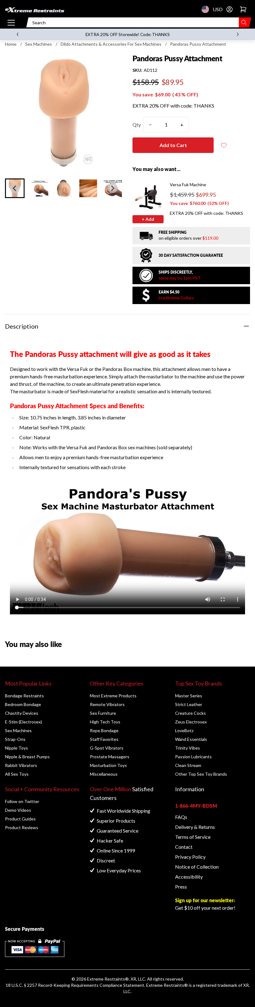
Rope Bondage (104, 730)
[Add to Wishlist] (223, 145)
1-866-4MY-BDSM (196, 806)
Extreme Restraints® (167, 985)
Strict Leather (188, 704)
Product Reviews (21, 827)
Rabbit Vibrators (21, 765)
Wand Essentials (191, 739)
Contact (183, 847)
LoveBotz (184, 730)
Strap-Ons (15, 739)
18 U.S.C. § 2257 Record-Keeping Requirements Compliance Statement (75, 985)
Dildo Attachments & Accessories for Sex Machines (111, 44)
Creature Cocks (190, 713)
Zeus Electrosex (191, 721)
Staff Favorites (104, 739)
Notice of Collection (197, 867)
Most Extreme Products (113, 695)
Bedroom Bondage (23, 704)
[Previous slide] (15, 188)
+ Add (148, 219)
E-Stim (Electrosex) (23, 721)
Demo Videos (18, 810)
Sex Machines (38, 44)
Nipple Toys (16, 748)
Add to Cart (173, 145)
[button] (39, 188)
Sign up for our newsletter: (205, 900)
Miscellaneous (104, 774)
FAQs (181, 817)
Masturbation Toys (108, 765)
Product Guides (20, 818)
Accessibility (189, 877)
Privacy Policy (190, 857)
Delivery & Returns (195, 827)
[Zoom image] (64, 112)
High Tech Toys (105, 721)
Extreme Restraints (106, 979)
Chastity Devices (21, 713)
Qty (136, 124)
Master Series (188, 695)
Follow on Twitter (22, 801)
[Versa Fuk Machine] (148, 197)
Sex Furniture (103, 713)
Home (10, 44)
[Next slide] (113, 188)
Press (181, 886)
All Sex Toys (17, 774)
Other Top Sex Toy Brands (201, 774)
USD (207, 9)
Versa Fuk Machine (188, 184)
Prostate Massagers (109, 756)
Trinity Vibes (187, 748)
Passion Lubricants (193, 756)
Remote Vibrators (107, 704)
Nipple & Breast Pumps (27, 756)
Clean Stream (188, 765)
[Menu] (11, 22)
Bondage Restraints (24, 695)
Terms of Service (193, 837)
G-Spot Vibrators (106, 748)
